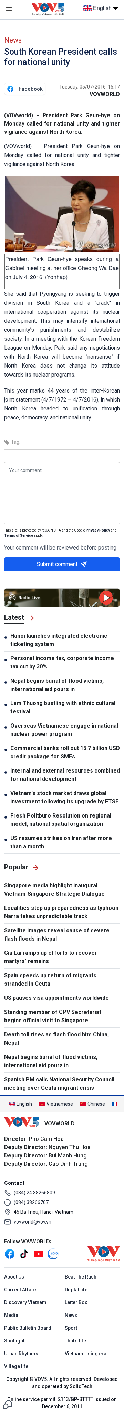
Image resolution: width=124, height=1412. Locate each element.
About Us (14, 1277)
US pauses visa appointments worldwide (56, 998)
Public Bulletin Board (27, 1328)
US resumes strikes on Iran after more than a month (61, 842)
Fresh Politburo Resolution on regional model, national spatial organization (60, 819)
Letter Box (76, 1302)
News (13, 40)
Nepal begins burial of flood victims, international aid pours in (57, 684)
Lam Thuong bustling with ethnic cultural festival (62, 707)
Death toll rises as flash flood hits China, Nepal (56, 1038)
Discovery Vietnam (25, 1302)
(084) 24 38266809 (34, 1193)
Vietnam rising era (85, 1353)
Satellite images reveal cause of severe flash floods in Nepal (57, 934)
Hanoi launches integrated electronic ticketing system (58, 640)
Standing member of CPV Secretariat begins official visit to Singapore (52, 1016)
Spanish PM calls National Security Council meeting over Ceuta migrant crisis (59, 1083)
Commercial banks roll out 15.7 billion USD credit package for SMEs (65, 752)
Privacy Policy (98, 530)
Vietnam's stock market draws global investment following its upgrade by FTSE (64, 797)
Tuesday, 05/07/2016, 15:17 (89, 87)
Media (11, 1315)
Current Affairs (21, 1289)
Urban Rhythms (21, 1353)
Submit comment (57, 564)
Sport (71, 1328)
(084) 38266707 (31, 1202)
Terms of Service (18, 535)
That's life (75, 1341)
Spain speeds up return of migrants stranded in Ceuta (50, 979)
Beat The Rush (80, 1277)
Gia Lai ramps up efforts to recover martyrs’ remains (50, 957)
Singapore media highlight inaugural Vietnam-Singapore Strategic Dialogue (54, 889)
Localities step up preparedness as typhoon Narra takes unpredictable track (61, 912)
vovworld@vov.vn (32, 1222)
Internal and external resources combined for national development (65, 774)
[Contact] (7, 1404)
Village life (16, 1366)
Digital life (76, 1289)
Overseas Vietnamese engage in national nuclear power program (64, 729)
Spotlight (14, 1341)
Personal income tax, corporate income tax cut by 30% (62, 662)
